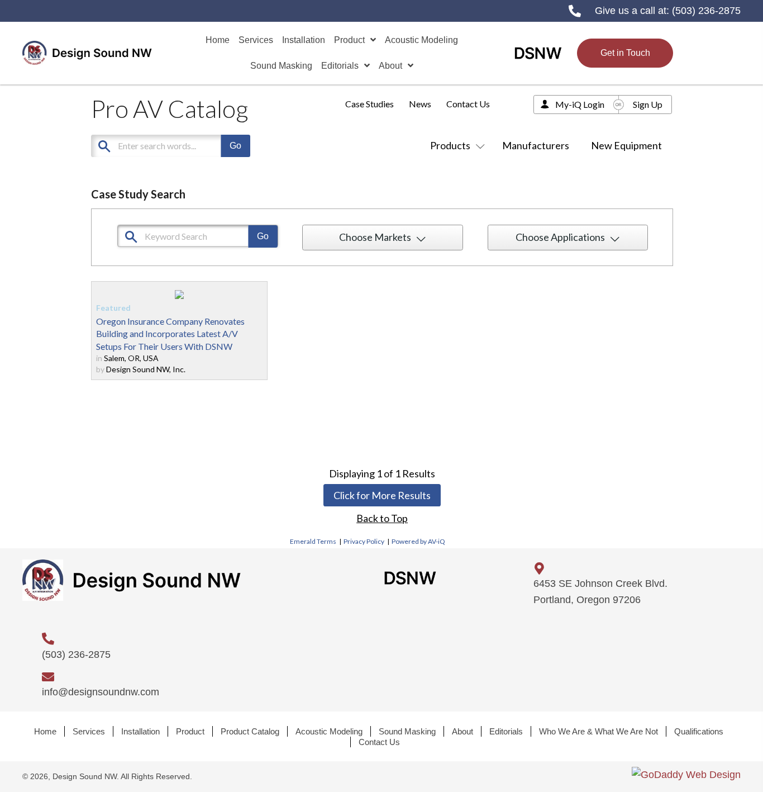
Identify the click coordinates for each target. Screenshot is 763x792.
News (420, 103)
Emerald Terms (313, 541)
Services (89, 731)
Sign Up (647, 104)
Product (190, 731)
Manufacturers (535, 145)
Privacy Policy (364, 541)
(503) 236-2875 (706, 10)
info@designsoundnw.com (100, 692)
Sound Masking (407, 731)
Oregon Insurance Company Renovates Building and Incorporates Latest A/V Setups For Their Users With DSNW (170, 334)
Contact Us (468, 103)
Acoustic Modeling (329, 731)
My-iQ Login (579, 104)
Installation (140, 731)
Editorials (506, 731)
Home (45, 731)
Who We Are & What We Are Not (598, 731)
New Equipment (626, 145)
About (462, 731)
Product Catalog (250, 731)
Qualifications (698, 731)
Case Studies (369, 103)
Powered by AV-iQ (418, 541)
